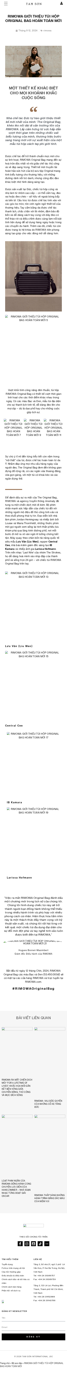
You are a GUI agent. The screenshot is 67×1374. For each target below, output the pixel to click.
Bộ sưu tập (17, 1363)
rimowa (47, 30)
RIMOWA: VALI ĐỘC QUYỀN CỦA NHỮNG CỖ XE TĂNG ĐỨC (48, 1104)
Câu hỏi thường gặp (11, 1272)
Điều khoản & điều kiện (13, 1275)
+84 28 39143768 (46, 1300)
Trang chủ (5, 1363)
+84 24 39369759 (47, 1279)
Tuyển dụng (7, 1264)
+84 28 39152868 (46, 1297)
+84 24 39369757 (46, 1275)
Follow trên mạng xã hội (13, 1268)
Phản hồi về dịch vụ (11, 1290)
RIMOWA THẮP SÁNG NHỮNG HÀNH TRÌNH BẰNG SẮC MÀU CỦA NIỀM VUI (49, 1198)
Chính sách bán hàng (12, 1287)
